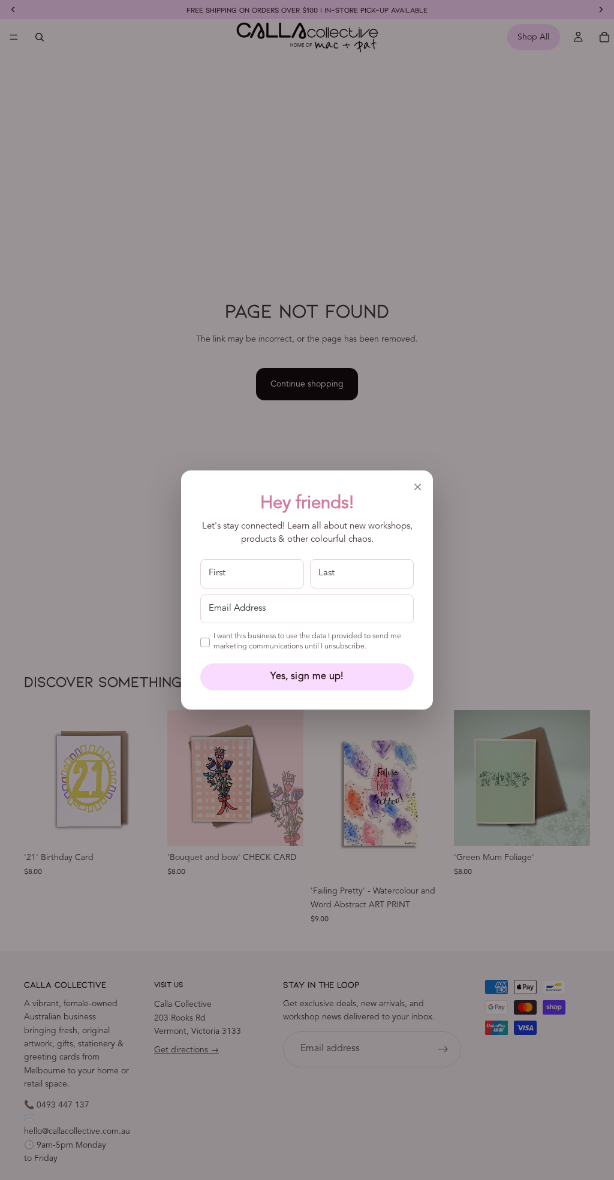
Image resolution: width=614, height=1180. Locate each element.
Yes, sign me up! (306, 676)
